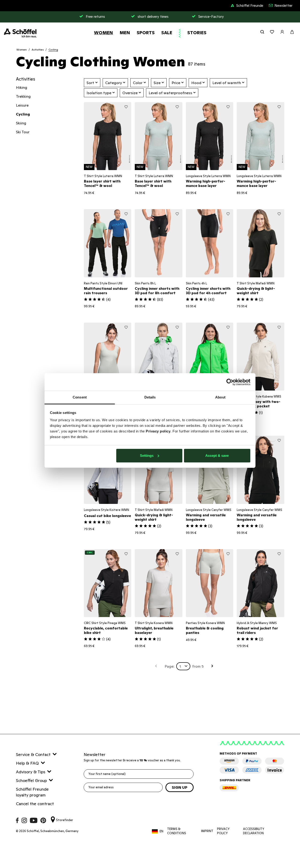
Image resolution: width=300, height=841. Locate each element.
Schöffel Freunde (249, 5)
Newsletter (283, 5)
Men (125, 32)
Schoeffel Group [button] (31, 780)
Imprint (207, 831)
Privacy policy (158, 431)
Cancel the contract (35, 803)
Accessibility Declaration (253, 831)
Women (103, 32)
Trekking (23, 96)
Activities (38, 49)
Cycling (53, 49)
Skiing (21, 123)
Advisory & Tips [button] (30, 771)
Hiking (21, 87)
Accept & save (217, 456)
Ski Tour (23, 132)
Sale (166, 32)
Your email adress (101, 787)
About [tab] (220, 397)
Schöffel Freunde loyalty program (32, 792)
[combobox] (183, 666)
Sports (146, 32)
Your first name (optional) (107, 774)
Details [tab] (150, 397)
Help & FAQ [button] (27, 763)
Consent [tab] (80, 397)
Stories (196, 32)
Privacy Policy (223, 831)
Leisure (22, 105)
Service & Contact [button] (33, 754)
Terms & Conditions (176, 831)
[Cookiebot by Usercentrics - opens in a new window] (229, 382)
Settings (147, 456)
